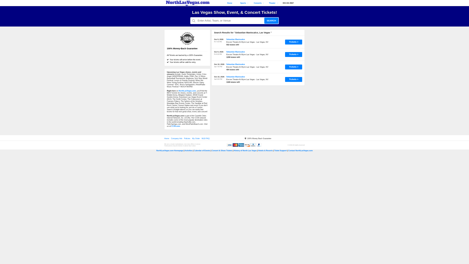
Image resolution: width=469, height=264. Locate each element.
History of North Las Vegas (245, 150)
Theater (272, 3)
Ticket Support (280, 150)
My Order (196, 138)
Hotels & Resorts (265, 150)
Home (229, 3)
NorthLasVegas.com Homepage (169, 150)
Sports (243, 3)
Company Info (176, 138)
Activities (188, 150)
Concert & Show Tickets (222, 150)
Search (271, 20)
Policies (187, 138)
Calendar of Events (202, 150)
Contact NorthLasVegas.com (300, 150)
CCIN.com (175, 126)
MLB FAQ (206, 138)
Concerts (258, 3)
